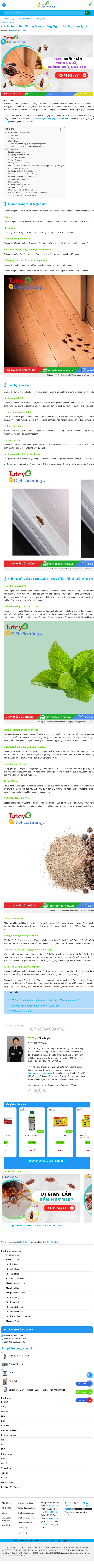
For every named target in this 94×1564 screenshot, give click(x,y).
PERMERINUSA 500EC (19, 1356)
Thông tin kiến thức (22, 1011)
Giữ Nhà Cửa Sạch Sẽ (19, 168)
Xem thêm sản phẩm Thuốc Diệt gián (46, 1161)
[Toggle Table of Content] (61, 129)
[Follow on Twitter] (39, 1091)
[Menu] (4, 5)
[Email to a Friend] (45, 1029)
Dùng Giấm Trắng (18, 187)
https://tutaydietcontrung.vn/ (40, 1073)
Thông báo (6, 1468)
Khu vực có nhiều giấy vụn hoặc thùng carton (28, 144)
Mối (2, 1440)
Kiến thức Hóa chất (38, 19)
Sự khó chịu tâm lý (18, 157)
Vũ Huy (23, 31)
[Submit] (87, 13)
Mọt (2, 1445)
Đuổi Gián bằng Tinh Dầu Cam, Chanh (26, 176)
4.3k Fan (68, 1504)
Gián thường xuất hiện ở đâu (18, 133)
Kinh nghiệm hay (8, 1435)
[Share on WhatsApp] (31, 1029)
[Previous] (9, 1128)
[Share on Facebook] (36, 1029)
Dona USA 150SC (43, 1135)
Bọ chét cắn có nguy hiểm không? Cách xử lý (36, 1005)
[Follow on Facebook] (30, 1091)
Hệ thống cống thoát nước (21, 141)
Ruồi (3, 1459)
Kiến (3, 1421)
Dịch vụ (4, 1411)
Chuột (3, 1407)
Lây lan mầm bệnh (18, 152)
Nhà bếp (14, 136)
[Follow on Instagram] (35, 1091)
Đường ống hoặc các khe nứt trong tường (27, 146)
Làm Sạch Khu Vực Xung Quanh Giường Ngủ (29, 193)
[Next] (85, 1128)
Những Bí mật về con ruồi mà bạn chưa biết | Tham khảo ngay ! (45, 1000)
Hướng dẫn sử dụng (17, 19)
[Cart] (90, 5)
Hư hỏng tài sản (17, 160)
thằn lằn (4, 1463)
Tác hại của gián (13, 149)
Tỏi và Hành (16, 182)
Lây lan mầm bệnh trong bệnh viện (24, 163)
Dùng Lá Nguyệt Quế (19, 179)
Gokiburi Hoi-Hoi (16, 1364)
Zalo (88, 1506)
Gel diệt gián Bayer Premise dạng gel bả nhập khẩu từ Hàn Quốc (37, 1390)
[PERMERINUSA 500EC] (71, 1120)
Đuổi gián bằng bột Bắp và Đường (24, 190)
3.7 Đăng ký (79, 1504)
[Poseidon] (14, 1120)
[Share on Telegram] (62, 1029)
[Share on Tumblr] (58, 1029)
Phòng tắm (15, 138)
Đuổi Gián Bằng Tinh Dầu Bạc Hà (24, 171)
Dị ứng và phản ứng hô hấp (21, 155)
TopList (55, 19)
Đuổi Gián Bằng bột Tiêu (20, 185)
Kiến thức (81, 19)
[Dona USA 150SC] (43, 1120)
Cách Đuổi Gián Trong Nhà (48, 1242)
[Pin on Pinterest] (49, 1029)
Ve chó (4, 1478)
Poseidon (14, 1135)
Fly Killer (12, 1373)
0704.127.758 (52, 1506)
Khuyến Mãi (67, 19)
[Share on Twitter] (40, 1029)
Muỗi (3, 1449)
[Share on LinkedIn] (54, 1029)
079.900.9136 (51, 1512)
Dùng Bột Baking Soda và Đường (24, 174)
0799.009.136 (52, 1518)
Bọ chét (4, 1402)
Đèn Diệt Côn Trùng (10, 1487)
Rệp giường (6, 1454)
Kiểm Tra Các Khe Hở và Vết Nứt (25, 195)
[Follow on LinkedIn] (43, 1091)
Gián (3, 1416)
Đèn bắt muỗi (7, 1482)
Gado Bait (13, 1381)
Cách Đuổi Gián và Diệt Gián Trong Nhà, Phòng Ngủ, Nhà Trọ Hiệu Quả (35, 166)
